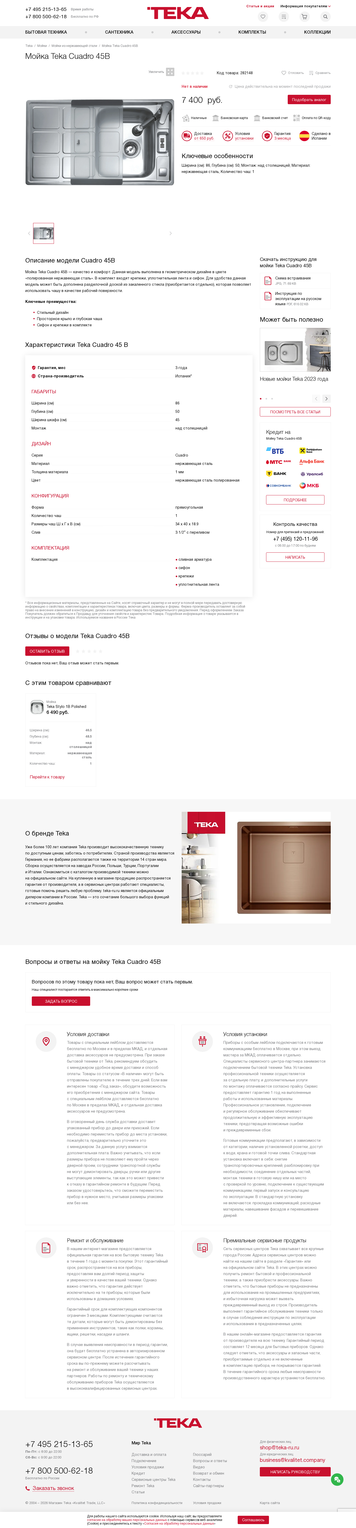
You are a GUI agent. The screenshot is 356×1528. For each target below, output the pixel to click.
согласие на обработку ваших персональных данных (127, 1520)
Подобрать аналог (309, 100)
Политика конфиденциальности (157, 1503)
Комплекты (252, 32)
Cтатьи (138, 1492)
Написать (295, 557)
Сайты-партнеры (208, 1486)
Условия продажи (148, 1467)
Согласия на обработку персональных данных (179, 1523)
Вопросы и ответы (210, 1461)
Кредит (138, 1473)
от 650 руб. (204, 138)
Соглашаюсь (253, 1520)
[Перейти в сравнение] (284, 16)
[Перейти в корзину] (304, 16)
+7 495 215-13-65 (46, 9)
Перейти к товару (47, 777)
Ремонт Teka (143, 1486)
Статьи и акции (260, 6)
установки (244, 138)
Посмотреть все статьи (295, 412)
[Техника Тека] (178, 13)
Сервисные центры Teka (153, 1479)
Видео (199, 1467)
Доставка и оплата (149, 1454)
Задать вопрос (61, 1001)
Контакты (202, 1479)
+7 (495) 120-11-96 (295, 539)
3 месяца (282, 138)
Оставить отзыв (47, 651)
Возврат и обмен (208, 1473)
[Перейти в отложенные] (263, 16)
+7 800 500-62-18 (46, 16)
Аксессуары (186, 32)
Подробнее (295, 500)
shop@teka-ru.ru (279, 1447)
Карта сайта (270, 1503)
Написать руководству (295, 1472)
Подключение (144, 1461)
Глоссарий (202, 1454)
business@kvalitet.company (292, 1460)
